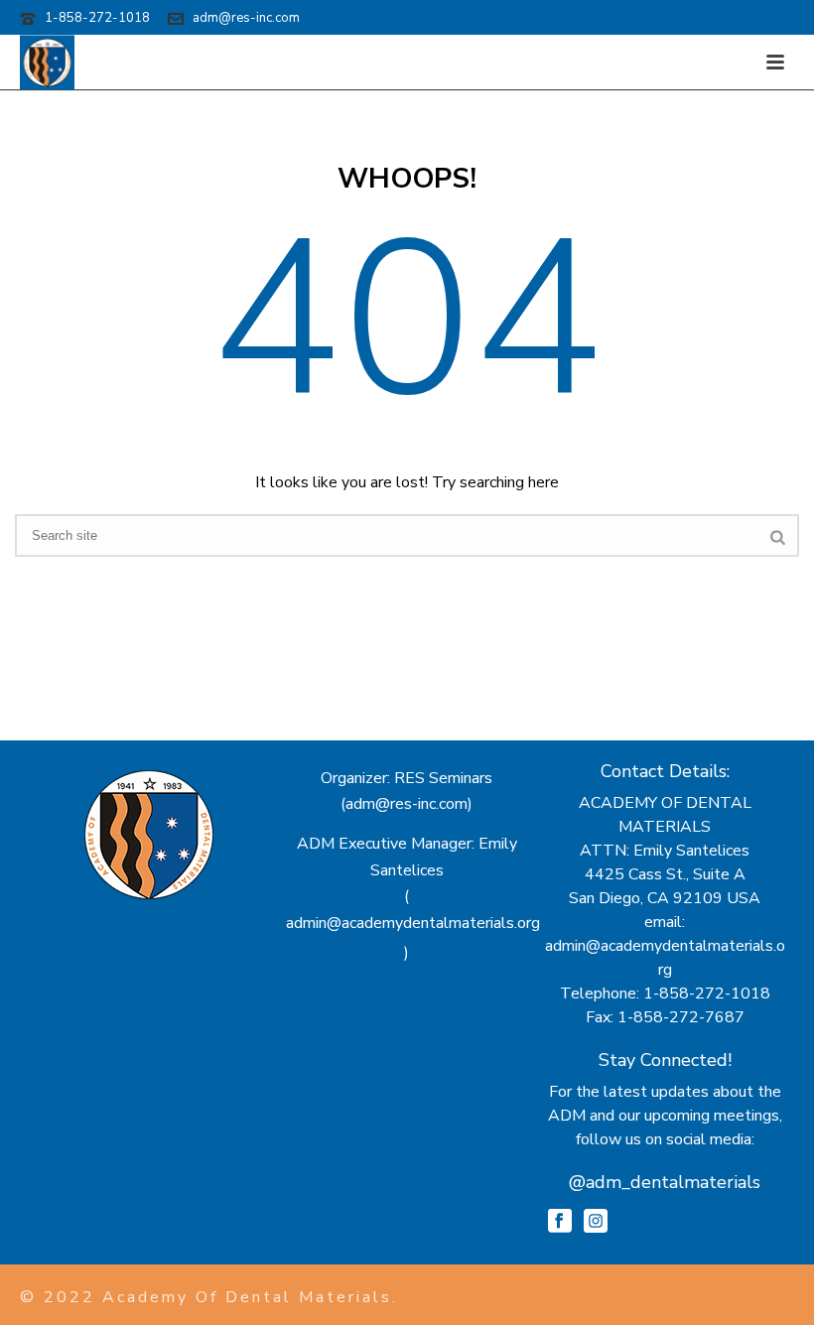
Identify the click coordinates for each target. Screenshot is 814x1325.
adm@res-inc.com (246, 18)
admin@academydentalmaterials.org (413, 923)
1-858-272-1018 (97, 18)
